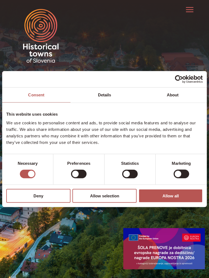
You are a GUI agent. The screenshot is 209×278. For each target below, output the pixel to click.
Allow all (170, 195)
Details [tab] (104, 95)
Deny (38, 195)
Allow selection (104, 195)
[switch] (79, 174)
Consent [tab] (36, 95)
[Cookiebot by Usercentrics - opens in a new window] (179, 79)
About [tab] (173, 95)
